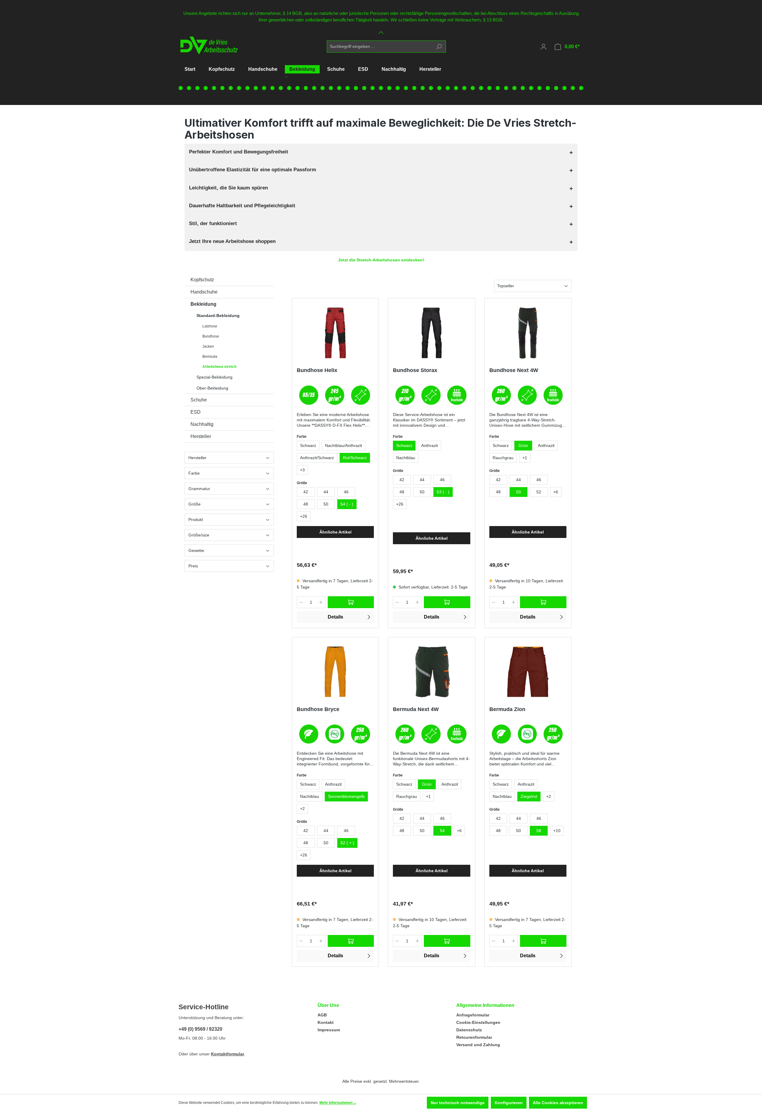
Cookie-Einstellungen (478, 1022)
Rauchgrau (503, 457)
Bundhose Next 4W (513, 370)
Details (335, 616)
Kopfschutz (202, 279)
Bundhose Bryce (318, 709)
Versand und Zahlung (478, 1044)
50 (326, 504)
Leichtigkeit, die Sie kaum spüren (228, 188)
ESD (195, 412)
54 (442, 830)
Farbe (194, 473)
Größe (194, 504)
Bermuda (209, 356)
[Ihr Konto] (543, 47)
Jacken (208, 346)
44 (326, 491)
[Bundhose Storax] (431, 333)
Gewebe (196, 550)
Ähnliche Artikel (335, 532)
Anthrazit (429, 445)
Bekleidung (203, 304)
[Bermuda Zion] (527, 672)
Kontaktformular (227, 1054)
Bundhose (210, 336)
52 (538, 491)
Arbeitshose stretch (219, 367)
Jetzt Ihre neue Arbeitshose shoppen (232, 241)
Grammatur (199, 488)
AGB (322, 1015)
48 (305, 504)
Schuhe (198, 399)
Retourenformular (474, 1037)
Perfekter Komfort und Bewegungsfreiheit (238, 152)
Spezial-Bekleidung (214, 377)
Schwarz (308, 445)
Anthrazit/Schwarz (317, 457)
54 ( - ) (347, 504)
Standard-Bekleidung (218, 315)
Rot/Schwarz (355, 457)
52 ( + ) (347, 842)
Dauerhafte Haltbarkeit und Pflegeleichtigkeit (242, 205)
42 (305, 491)
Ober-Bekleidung (212, 388)
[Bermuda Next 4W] (431, 672)
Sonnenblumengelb (346, 796)
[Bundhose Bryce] (335, 672)
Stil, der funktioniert (213, 223)
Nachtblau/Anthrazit (343, 445)
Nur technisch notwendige (458, 1102)
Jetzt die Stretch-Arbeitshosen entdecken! (381, 260)
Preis (193, 566)
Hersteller (200, 436)
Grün (523, 445)
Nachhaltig (201, 424)
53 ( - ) (443, 491)
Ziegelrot (529, 796)
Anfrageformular (472, 1015)
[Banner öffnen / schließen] (381, 29)
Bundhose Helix (317, 370)
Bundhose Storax (415, 370)
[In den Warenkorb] (351, 602)
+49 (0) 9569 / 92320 (200, 1029)
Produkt (195, 519)
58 (538, 830)
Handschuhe (204, 291)
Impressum (329, 1029)
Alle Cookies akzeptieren (558, 1102)
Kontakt (326, 1022)
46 (346, 491)
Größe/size (198, 535)
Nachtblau (405, 457)
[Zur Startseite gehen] (207, 45)
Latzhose (209, 326)
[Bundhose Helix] (335, 333)
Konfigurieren (509, 1102)
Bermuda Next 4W (416, 709)
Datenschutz (469, 1029)
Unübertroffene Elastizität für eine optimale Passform (252, 169)
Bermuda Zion (507, 709)
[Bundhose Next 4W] (527, 333)
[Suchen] (439, 46)
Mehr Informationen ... (337, 1103)
